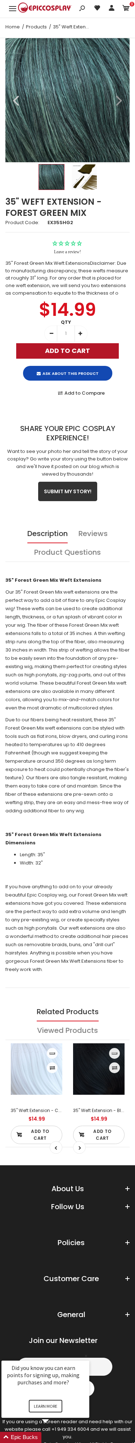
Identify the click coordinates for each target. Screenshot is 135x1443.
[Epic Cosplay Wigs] (45, 9)
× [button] (86, 1355)
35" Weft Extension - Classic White (48, 1110)
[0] (126, 9)
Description (47, 533)
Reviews (93, 533)
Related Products (68, 1012)
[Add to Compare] (52, 1067)
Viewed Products (67, 1030)
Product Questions (67, 552)
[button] (54, 1437)
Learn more (45, 1406)
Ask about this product (70, 373)
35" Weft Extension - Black (101, 1110)
